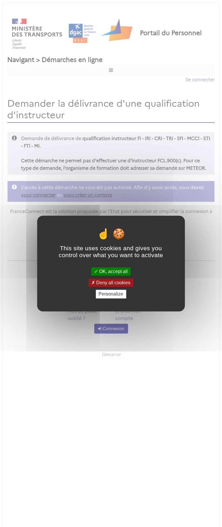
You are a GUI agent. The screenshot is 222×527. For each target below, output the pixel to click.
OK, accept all (113, 271)
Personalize (111, 294)
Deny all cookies (112, 282)
